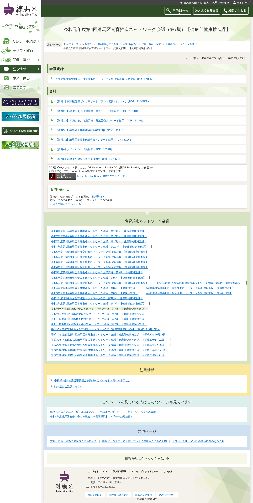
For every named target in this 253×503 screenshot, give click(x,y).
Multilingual (223, 2)
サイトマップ (244, 2)
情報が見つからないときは (144, 458)
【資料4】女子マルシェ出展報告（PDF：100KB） (84, 149)
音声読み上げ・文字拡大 (196, 2)
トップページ (71, 44)
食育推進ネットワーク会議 (179, 44)
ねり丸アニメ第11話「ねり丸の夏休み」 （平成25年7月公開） (86, 411)
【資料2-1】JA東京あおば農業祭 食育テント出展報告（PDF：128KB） (97, 111)
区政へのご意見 (167, 495)
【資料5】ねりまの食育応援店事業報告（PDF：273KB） (88, 158)
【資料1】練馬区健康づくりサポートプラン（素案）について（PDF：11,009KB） (102, 101)
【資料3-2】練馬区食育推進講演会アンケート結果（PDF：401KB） (94, 139)
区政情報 (87, 44)
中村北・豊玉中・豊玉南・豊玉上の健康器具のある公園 (134, 441)
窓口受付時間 (95, 495)
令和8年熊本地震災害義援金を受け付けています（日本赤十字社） (92, 380)
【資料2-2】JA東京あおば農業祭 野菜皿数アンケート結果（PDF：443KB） (100, 120)
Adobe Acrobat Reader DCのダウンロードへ (102, 176)
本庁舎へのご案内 (118, 495)
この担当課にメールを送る (65, 203)
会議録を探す (130, 44)
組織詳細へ (98, 196)
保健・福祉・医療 (151, 44)
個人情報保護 (119, 471)
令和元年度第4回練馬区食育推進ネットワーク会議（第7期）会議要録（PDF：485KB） (105, 78)
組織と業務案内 (143, 495)
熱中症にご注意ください (68, 386)
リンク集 (168, 471)
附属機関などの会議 (107, 44)
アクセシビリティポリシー (144, 471)
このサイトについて (98, 471)
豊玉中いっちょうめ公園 (142, 411)
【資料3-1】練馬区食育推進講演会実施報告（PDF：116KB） (90, 130)
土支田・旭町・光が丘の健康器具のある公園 (198, 441)
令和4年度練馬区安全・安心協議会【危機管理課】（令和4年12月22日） (91, 416)
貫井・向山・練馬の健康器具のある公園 (73, 441)
